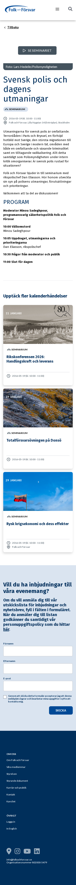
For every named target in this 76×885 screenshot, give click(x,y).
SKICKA (61, 710)
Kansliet (10, 801)
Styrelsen (11, 773)
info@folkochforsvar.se (19, 859)
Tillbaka (13, 27)
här (6, 629)
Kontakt (10, 794)
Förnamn (8, 643)
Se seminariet (39, 50)
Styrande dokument (17, 780)
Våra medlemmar (16, 766)
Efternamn (9, 661)
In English (11, 828)
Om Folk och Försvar (17, 760)
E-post (7, 678)
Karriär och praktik (16, 787)
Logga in (10, 821)
